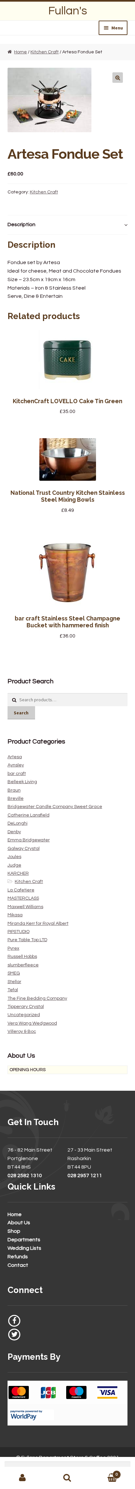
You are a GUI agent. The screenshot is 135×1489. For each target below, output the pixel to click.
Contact (18, 1265)
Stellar (14, 981)
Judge (14, 865)
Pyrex (13, 948)
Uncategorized (24, 1015)
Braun (14, 790)
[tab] (68, 225)
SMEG (14, 973)
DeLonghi (18, 823)
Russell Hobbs (22, 956)
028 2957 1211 (85, 1175)
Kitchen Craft (44, 52)
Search (21, 713)
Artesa (15, 757)
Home (20, 52)
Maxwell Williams (25, 907)
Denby (14, 832)
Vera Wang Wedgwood (32, 1023)
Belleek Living (22, 782)
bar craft (17, 773)
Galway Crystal (24, 848)
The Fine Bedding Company (37, 998)
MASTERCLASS (23, 898)
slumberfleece (23, 965)
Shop (14, 1231)
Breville (16, 798)
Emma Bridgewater (29, 840)
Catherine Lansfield (28, 815)
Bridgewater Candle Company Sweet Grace (55, 806)
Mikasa (15, 915)
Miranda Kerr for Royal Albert (38, 923)
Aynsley (16, 765)
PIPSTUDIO (18, 931)
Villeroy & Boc (22, 1031)
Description (21, 224)
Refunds (18, 1256)
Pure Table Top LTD (27, 940)
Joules (14, 856)
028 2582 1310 (25, 1175)
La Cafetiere (21, 890)
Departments (24, 1239)
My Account (22, 1478)
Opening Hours (28, 1069)
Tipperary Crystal (26, 1006)
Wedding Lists (24, 1248)
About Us (19, 1222)
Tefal (13, 990)
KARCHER (18, 873)
